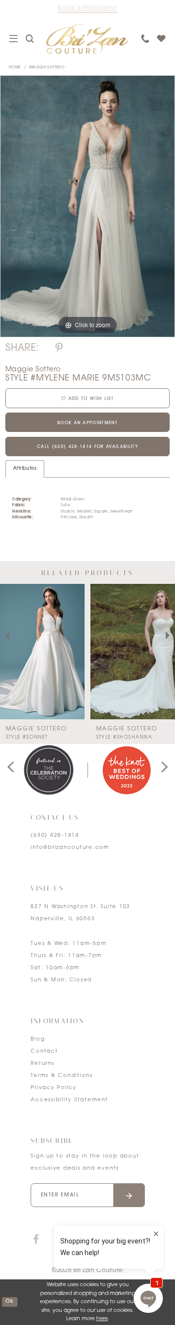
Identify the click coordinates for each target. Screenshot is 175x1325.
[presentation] (42, 651)
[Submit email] (128, 1195)
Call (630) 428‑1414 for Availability (87, 447)
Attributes (24, 468)
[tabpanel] (87, 206)
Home (14, 67)
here (102, 1319)
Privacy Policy (54, 1088)
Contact (44, 1051)
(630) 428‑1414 (55, 835)
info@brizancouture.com (70, 847)
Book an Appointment (87, 423)
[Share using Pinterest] (59, 348)
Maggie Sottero (47, 67)
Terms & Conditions (62, 1075)
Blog (38, 1039)
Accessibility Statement (69, 1100)
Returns (42, 1063)
